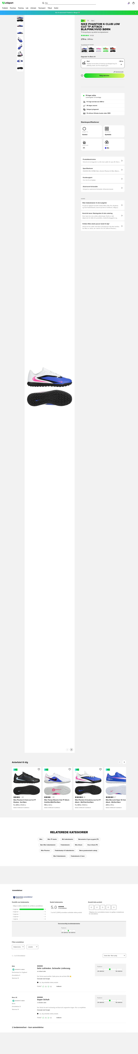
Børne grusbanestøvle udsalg (88, 850)
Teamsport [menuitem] (41, 8)
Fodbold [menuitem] (5, 8)
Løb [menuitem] (27, 8)
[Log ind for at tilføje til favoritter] (82, 75)
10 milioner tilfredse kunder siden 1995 (98, 113)
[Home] (7, 3)
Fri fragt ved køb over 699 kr (95, 101)
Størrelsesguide (119, 71)
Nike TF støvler (52, 839)
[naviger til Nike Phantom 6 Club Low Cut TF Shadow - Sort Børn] (91, 49)
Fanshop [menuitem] (13, 8)
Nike (41, 839)
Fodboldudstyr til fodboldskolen (64, 850)
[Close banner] (135, 13)
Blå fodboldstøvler (67, 839)
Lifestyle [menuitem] (33, 8)
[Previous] (120, 762)
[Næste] (71, 749)
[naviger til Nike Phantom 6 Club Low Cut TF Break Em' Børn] (112, 49)
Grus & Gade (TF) (92, 845)
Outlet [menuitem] (56, 8)
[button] (20, 25)
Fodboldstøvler (65, 845)
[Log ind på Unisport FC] (129, 3)
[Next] (124, 762)
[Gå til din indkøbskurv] (133, 3)
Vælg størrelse (104, 75)
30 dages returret (92, 105)
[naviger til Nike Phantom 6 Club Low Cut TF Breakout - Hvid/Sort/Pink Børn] (98, 49)
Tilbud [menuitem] (50, 8)
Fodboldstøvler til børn (78, 856)
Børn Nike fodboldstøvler (47, 845)
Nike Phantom (45, 850)
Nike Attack (78, 845)
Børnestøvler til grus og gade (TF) (88, 839)
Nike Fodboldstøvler (59, 856)
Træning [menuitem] (21, 8)
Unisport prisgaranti (93, 109)
